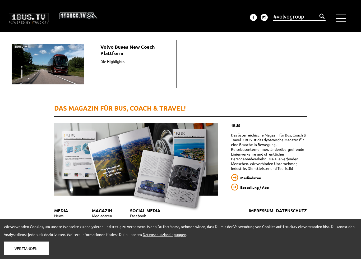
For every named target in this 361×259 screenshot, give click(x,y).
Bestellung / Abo (254, 187)
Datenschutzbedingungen (164, 234)
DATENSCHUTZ (291, 210)
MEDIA (61, 210)
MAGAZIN (102, 210)
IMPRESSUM (261, 210)
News (58, 215)
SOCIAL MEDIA (145, 210)
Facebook (138, 215)
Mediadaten (250, 177)
